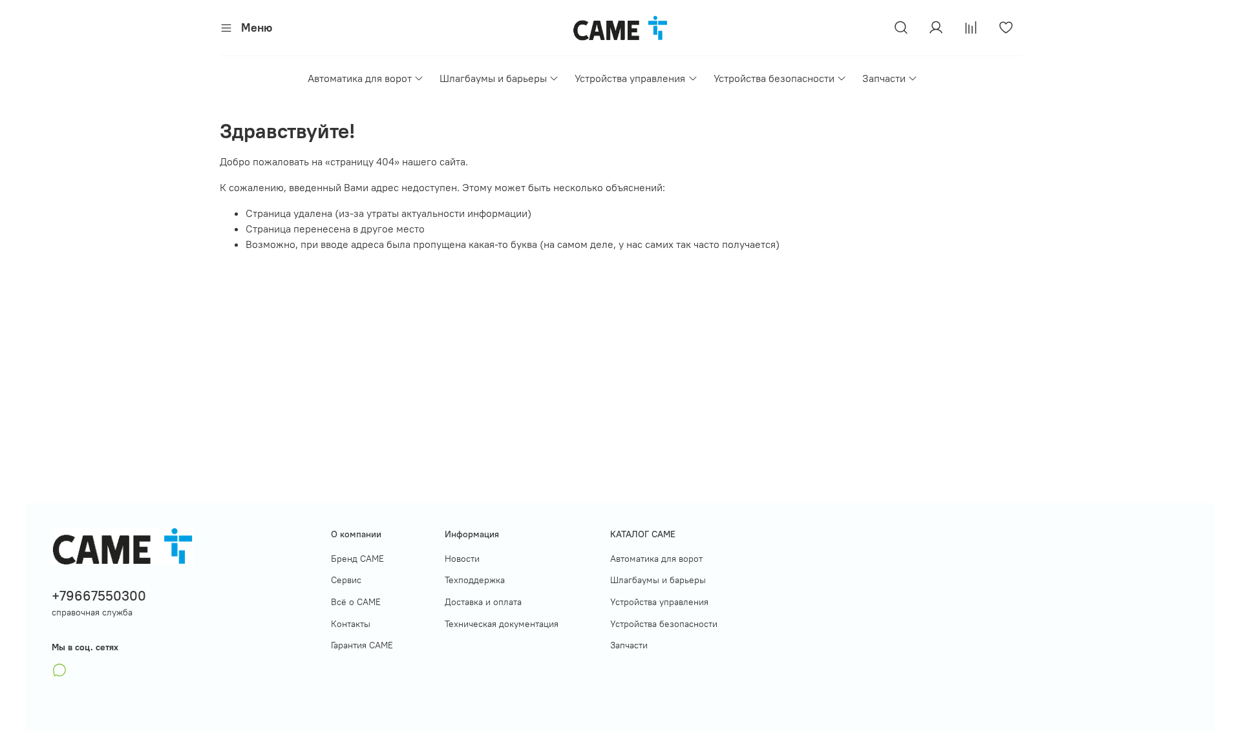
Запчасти (884, 78)
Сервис (346, 580)
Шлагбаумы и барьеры (493, 78)
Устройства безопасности (774, 78)
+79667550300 (99, 595)
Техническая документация (501, 624)
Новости (462, 558)
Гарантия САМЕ (362, 645)
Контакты (350, 624)
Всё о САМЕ (356, 602)
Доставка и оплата (483, 602)
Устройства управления (630, 78)
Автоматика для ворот (360, 78)
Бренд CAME (357, 558)
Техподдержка (475, 580)
